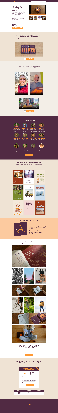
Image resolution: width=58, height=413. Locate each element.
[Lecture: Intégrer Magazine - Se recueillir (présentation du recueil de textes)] (37, 10)
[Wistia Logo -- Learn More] (44, 14)
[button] (38, 1)
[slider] (37, 14)
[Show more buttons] (45, 14)
